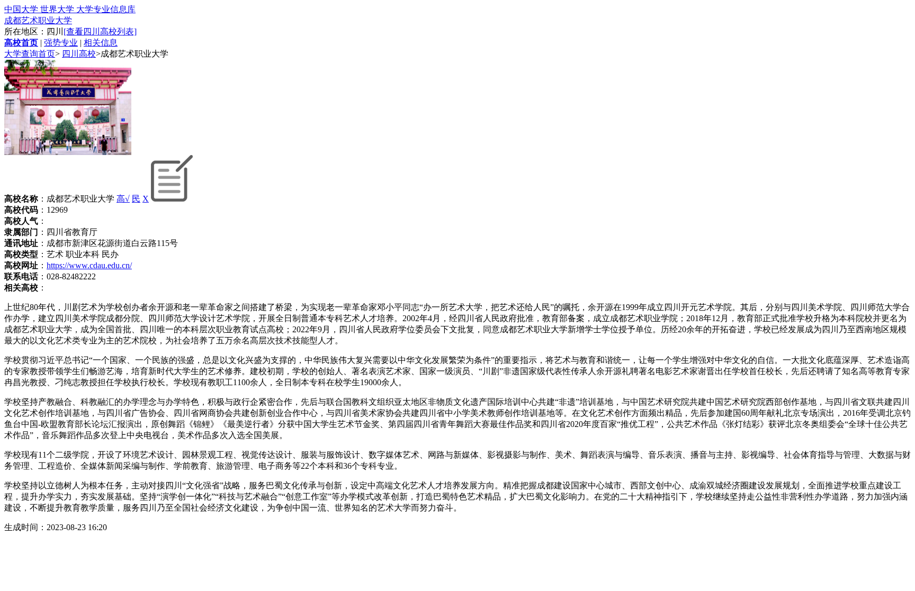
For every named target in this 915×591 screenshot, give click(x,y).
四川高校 (79, 53)
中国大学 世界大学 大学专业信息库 (70, 9)
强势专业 (61, 42)
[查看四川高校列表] (100, 31)
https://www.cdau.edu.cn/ (89, 265)
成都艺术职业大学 (38, 20)
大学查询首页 (29, 53)
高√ (123, 198)
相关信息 (101, 42)
